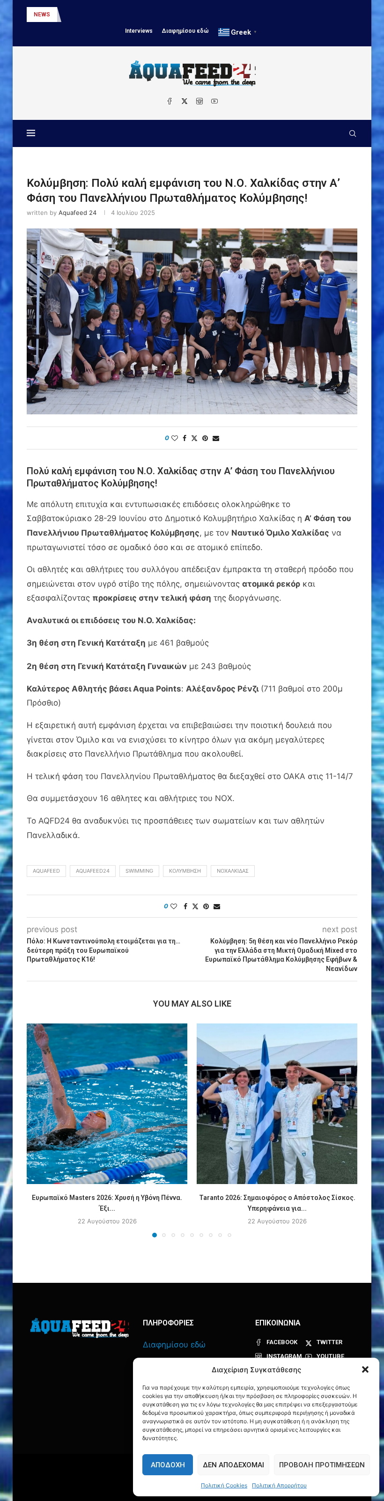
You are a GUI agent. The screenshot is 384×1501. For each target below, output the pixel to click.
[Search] (352, 133)
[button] (365, 1369)
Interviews (139, 31)
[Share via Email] (216, 438)
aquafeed (46, 871)
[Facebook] (169, 101)
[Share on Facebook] (184, 438)
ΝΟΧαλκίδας (233, 871)
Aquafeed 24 (77, 212)
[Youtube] (214, 101)
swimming (139, 871)
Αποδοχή (168, 1465)
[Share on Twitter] (194, 438)
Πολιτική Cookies (224, 1485)
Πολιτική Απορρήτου (279, 1485)
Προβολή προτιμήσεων (322, 1465)
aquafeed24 (93, 871)
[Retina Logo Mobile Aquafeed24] (79, 1328)
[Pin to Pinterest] (205, 438)
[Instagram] (199, 101)
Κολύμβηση (185, 871)
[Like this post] (174, 438)
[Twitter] (184, 101)
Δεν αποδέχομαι (233, 1465)
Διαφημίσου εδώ (185, 31)
